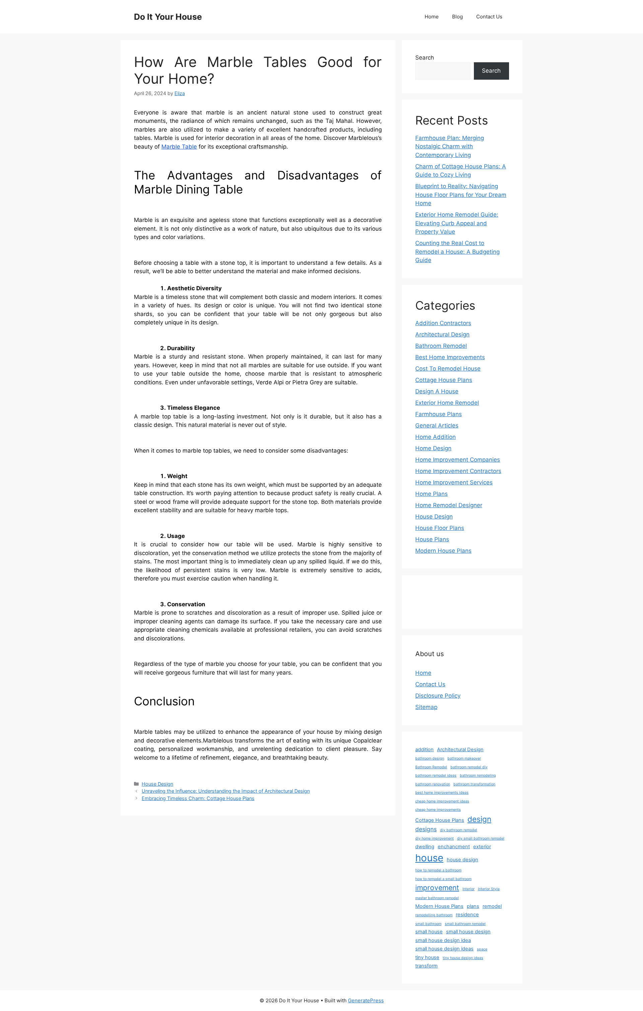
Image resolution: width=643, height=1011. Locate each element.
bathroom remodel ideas (435, 775)
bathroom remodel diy (469, 767)
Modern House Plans (443, 550)
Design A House (436, 391)
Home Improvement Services (454, 482)
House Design (157, 784)
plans (473, 906)
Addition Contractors (443, 323)
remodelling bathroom (433, 915)
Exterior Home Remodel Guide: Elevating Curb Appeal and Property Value (456, 223)
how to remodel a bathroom (438, 870)
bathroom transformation (474, 784)
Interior (468, 889)
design (479, 819)
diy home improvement (434, 838)
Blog (457, 16)
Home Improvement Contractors (458, 471)
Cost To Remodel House (448, 368)
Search (424, 57)
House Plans (432, 539)
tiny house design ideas (463, 958)
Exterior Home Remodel (447, 402)
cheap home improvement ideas (442, 801)
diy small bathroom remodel (480, 838)
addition (424, 750)
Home (432, 16)
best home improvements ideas (442, 792)
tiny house (427, 957)
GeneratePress (366, 1000)
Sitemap (426, 707)
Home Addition (435, 437)
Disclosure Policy (437, 695)
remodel (492, 906)
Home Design (433, 448)
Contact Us (489, 16)
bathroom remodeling (478, 775)
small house (429, 932)
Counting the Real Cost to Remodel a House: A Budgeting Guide (457, 251)
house (429, 858)
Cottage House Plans (443, 380)
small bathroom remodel (465, 924)
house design (462, 860)
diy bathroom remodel (458, 830)
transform (426, 966)
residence (467, 915)
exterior (482, 847)
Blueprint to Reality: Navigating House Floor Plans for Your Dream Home (460, 195)
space (482, 949)
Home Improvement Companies (457, 459)
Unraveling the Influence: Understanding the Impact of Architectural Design (226, 791)
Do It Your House (168, 17)
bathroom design (429, 758)
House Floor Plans (439, 528)
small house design (468, 932)
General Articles (436, 425)
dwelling (424, 847)
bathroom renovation (432, 784)
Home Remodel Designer (448, 505)
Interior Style (489, 889)
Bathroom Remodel (441, 345)
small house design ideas (444, 949)
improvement (437, 887)
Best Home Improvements (450, 357)
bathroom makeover (464, 758)
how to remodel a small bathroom (443, 879)
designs (426, 829)
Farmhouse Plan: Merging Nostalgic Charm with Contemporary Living (449, 146)
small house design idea (443, 940)
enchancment (454, 847)
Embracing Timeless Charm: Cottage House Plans (198, 798)
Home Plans (431, 493)
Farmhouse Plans (438, 414)
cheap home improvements (438, 809)
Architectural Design (442, 334)
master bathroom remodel (437, 898)
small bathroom (428, 924)
